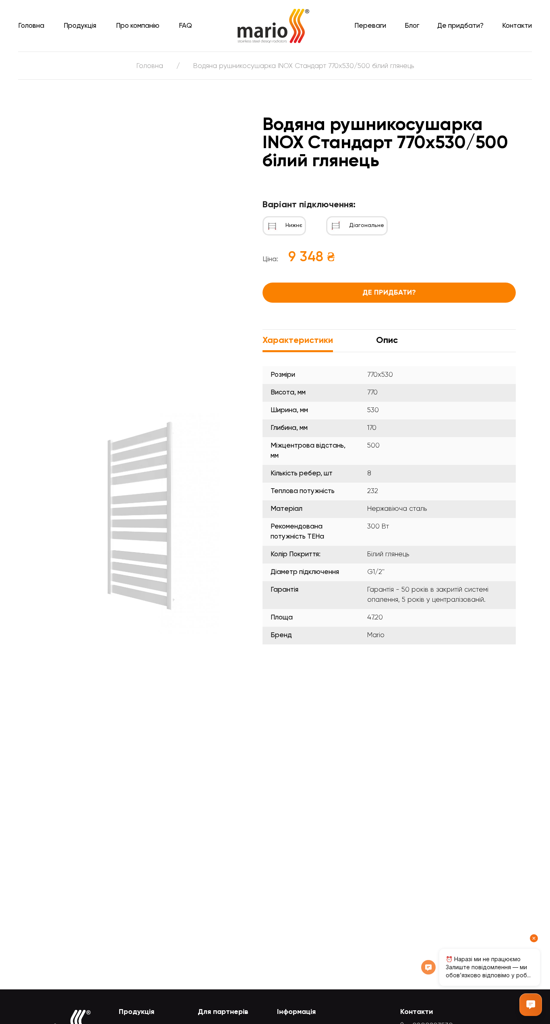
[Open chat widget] (530, 1004)
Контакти (517, 26)
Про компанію (137, 26)
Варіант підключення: (309, 204)
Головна (31, 26)
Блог (412, 26)
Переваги (370, 26)
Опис (387, 340)
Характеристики (298, 340)
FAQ (185, 26)
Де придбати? (460, 26)
